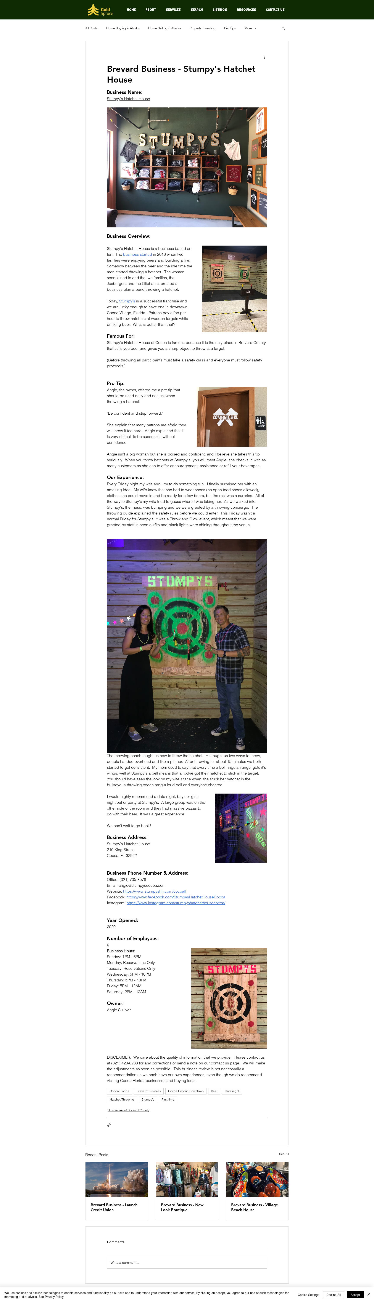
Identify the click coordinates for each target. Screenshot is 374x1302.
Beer (214, 1091)
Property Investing (203, 28)
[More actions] (264, 56)
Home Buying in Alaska (123, 28)
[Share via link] (109, 1125)
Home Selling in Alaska (164, 28)
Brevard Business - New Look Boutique (182, 1207)
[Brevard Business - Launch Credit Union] (116, 1179)
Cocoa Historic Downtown (186, 1091)
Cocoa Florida (119, 1091)
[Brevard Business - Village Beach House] (257, 1179)
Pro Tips (230, 28)
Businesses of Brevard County (128, 1110)
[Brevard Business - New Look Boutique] (187, 1179)
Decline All (333, 1294)
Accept (355, 1294)
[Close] (368, 1295)
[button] (283, 28)
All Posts (91, 28)
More (248, 28)
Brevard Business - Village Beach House (254, 1207)
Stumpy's (148, 1099)
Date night (232, 1091)
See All (284, 1154)
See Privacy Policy (51, 1296)
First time (168, 1099)
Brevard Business (149, 1091)
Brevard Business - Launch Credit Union (114, 1207)
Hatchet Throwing (122, 1099)
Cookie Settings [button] (308, 1294)
